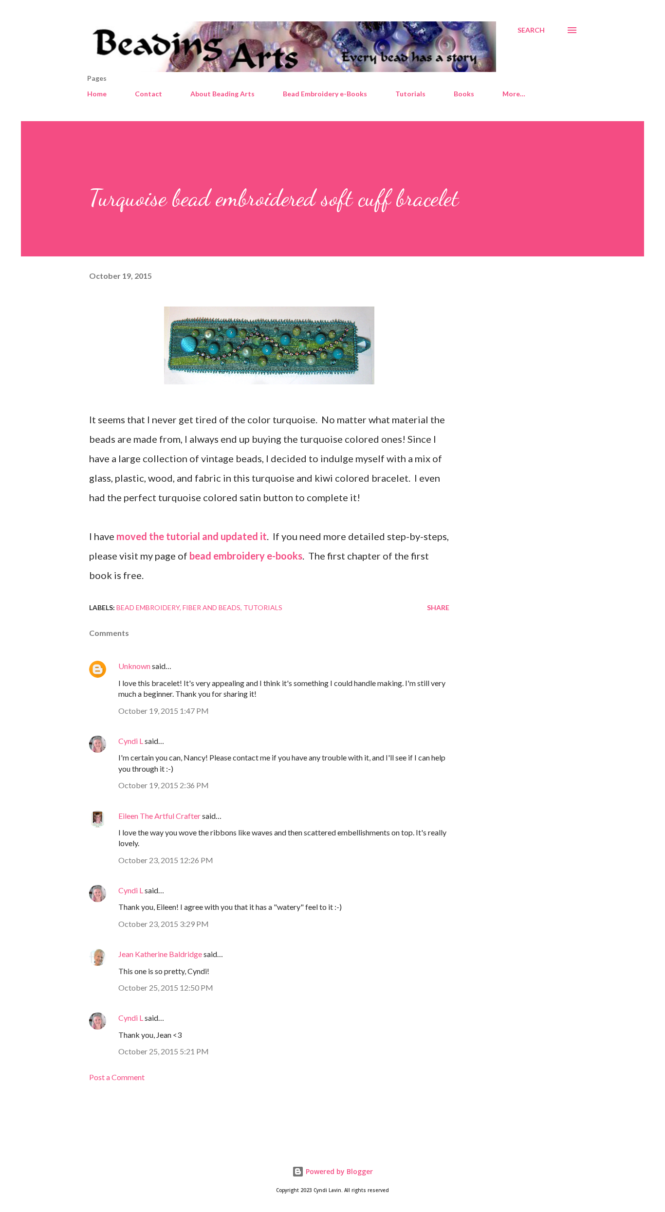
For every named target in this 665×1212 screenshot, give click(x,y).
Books (464, 94)
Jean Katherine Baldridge (160, 954)
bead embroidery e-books (245, 555)
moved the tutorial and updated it (191, 536)
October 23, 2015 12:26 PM (165, 860)
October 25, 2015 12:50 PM (165, 987)
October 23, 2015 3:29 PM (163, 923)
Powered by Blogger (338, 1171)
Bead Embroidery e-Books (325, 94)
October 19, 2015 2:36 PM (163, 785)
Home (97, 94)
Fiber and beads (211, 607)
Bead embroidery (148, 607)
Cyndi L (130, 740)
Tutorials (410, 94)
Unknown (134, 665)
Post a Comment (117, 1077)
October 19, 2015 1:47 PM (163, 710)
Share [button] (438, 607)
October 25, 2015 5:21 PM (163, 1051)
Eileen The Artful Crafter (159, 815)
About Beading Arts (222, 94)
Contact (148, 94)
